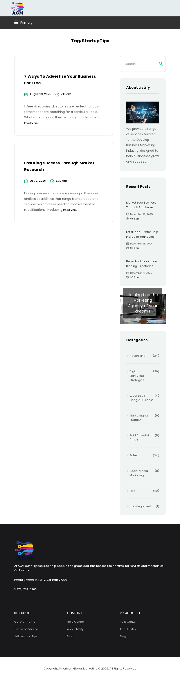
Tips (132, 491)
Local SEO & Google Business (141, 398)
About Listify (75, 629)
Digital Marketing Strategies (137, 375)
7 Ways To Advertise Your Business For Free (60, 80)
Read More (31, 123)
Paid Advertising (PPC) (141, 437)
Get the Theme (24, 622)
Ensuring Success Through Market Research (59, 166)
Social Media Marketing (139, 473)
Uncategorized (140, 506)
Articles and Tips (26, 636)
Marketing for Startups (139, 417)
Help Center (75, 622)
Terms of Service (26, 629)
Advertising (138, 356)
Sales (133, 455)
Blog (70, 636)
